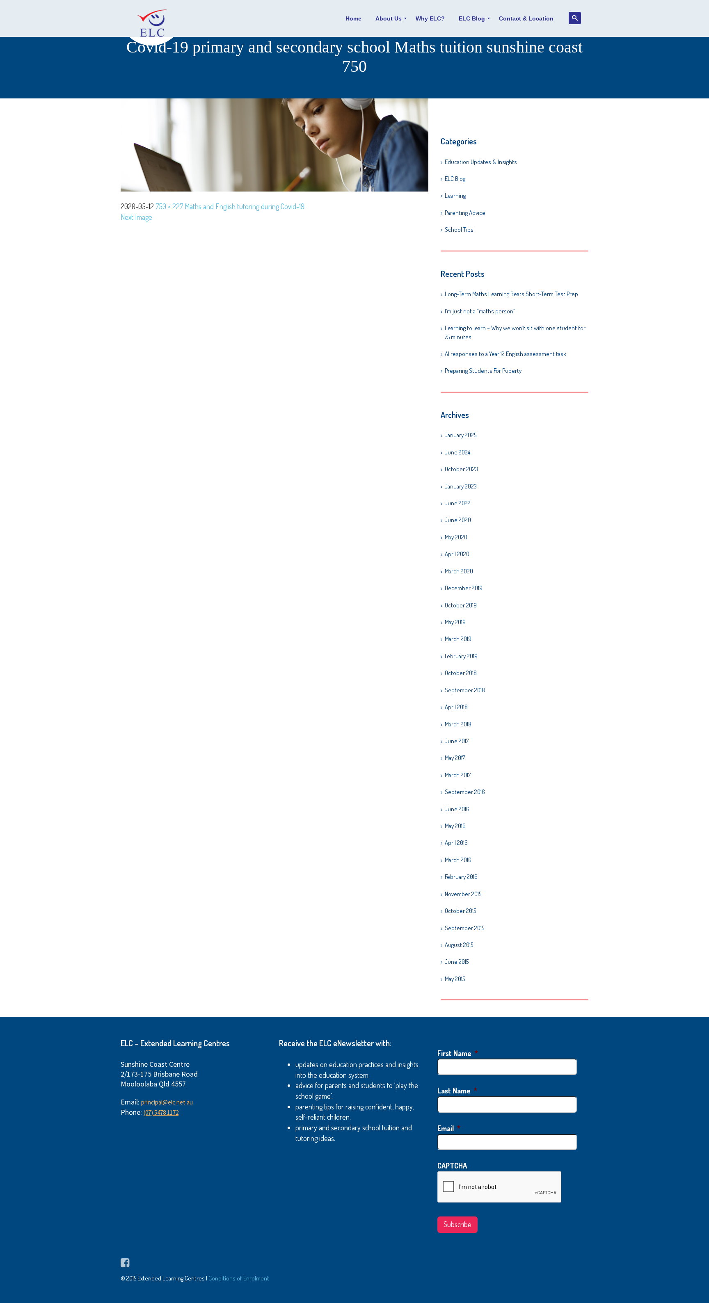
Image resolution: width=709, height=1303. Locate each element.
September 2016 (465, 792)
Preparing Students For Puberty (483, 370)
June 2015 (457, 961)
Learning (455, 195)
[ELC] (152, 18)
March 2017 (458, 775)
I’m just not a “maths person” (480, 311)
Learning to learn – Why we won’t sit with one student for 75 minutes (515, 332)
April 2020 (457, 554)
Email (448, 1128)
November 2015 (463, 894)
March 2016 (458, 860)
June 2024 (457, 452)
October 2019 (461, 605)
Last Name (457, 1090)
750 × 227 (169, 206)
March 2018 (458, 724)
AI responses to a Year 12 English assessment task (505, 354)
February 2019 (461, 656)
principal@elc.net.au (167, 1102)
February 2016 (461, 877)
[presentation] (499, 1187)
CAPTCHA (452, 1165)
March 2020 (459, 571)
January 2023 (461, 486)
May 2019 (455, 622)
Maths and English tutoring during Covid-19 (244, 206)
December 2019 (464, 588)
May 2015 (455, 979)
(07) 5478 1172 (161, 1112)
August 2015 (459, 945)
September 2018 (465, 690)
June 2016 (457, 809)
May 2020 (456, 537)
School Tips (459, 229)
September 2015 (464, 928)
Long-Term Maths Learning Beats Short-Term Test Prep (512, 294)
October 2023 (461, 469)
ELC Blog (455, 179)
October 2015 (460, 911)
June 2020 (458, 520)
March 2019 (458, 639)
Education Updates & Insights (481, 162)
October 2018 (461, 673)
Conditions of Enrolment (238, 1278)
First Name (457, 1053)
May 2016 (455, 826)
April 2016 (456, 843)
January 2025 (460, 435)
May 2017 (455, 758)
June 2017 (457, 741)
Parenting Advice (465, 213)
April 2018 (456, 707)
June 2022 (458, 503)
